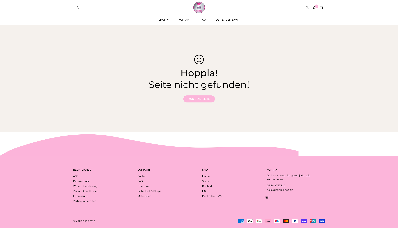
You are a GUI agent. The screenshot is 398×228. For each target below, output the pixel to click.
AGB (76, 176)
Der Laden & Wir (228, 19)
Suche (142, 176)
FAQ (203, 19)
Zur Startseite (199, 98)
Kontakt (184, 19)
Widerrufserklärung (85, 186)
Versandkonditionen (86, 191)
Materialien (144, 196)
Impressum (80, 196)
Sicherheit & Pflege (149, 191)
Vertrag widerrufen (84, 201)
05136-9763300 (276, 185)
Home (206, 176)
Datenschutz (81, 181)
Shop (162, 19)
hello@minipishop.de (280, 189)
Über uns (143, 186)
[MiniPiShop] (199, 7)
